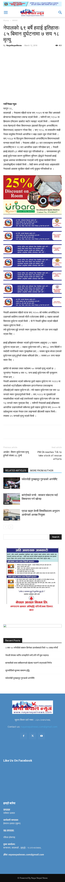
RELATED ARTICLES (15, 470)
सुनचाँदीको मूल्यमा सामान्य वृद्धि (17, 670)
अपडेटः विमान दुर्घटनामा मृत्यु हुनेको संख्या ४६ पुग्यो (16, 454)
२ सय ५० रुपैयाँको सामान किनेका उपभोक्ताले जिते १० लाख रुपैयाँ (31, 647)
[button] (5, 12)
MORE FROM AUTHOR (41, 470)
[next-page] (11, 527)
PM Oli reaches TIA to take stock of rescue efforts (50, 455)
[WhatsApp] (40, 53)
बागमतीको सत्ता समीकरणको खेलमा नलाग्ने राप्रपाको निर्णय (28, 663)
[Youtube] (41, 736)
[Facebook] (17, 53)
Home (6, 20)
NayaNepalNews (14, 45)
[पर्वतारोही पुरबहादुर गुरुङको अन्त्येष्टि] (11, 483)
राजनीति (6, 503)
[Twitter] (25, 53)
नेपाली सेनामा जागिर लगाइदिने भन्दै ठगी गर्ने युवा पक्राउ (27, 655)
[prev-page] (5, 527)
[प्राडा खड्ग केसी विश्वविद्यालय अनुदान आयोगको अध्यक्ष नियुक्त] (11, 514)
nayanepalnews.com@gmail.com (39, 726)
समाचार (15, 20)
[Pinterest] (32, 53)
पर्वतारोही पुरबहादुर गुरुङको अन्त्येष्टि (40, 479)
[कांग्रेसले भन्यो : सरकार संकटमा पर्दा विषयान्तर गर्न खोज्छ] (11, 499)
